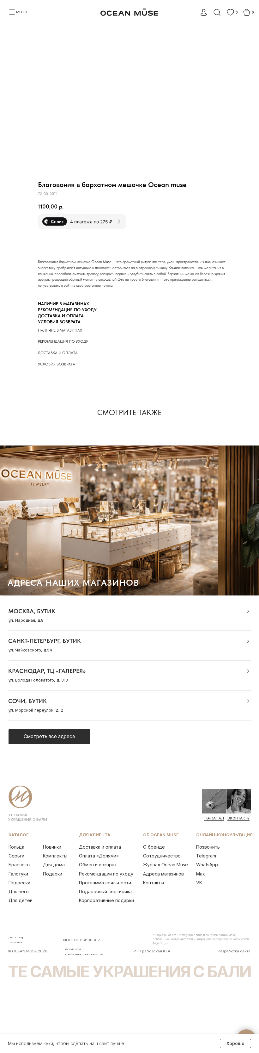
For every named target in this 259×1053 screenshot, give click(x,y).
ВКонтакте (238, 818)
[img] (214, 801)
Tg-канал (214, 818)
